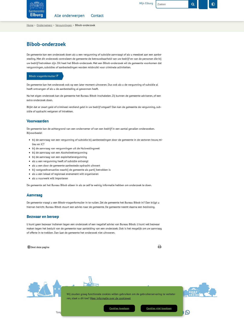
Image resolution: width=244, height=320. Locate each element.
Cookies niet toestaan (159, 308)
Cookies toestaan (119, 308)
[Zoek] (193, 4)
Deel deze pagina (39, 247)
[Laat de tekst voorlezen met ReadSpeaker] (203, 4)
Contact (97, 15)
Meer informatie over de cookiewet (110, 298)
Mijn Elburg (146, 3)
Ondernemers (44, 25)
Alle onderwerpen (69, 15)
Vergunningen (63, 25)
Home (30, 25)
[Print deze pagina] (159, 247)
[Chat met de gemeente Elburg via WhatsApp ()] (187, 312)
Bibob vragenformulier (42, 76)
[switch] (213, 4)
